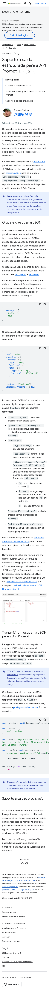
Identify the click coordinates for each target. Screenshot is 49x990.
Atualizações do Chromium (14, 928)
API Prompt (39, 161)
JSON (9, 785)
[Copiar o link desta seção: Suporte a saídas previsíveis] (5, 802)
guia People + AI (15, 206)
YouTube (5, 957)
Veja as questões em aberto (14, 916)
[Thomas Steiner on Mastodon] (22, 115)
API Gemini (34, 274)
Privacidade (26, 977)
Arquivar (6, 937)
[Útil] (15, 53)
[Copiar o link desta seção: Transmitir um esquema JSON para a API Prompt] (31, 636)
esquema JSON (13, 173)
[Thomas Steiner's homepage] (30, 115)
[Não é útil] (19, 53)
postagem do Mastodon (25, 707)
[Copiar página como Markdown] (28, 71)
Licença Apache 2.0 (10, 887)
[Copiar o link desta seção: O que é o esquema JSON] (44, 222)
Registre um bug (9, 912)
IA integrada (11, 48)
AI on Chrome (21, 11)
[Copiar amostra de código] (44, 304)
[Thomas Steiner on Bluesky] (26, 115)
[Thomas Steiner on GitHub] (15, 115)
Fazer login (40, 3)
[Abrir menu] (4, 3)
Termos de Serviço (10, 977)
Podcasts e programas (11, 941)
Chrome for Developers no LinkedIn (17, 961)
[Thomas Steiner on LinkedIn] (19, 115)
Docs (5, 11)
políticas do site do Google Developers (18, 890)
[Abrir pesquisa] (25, 3)
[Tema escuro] (40, 304)
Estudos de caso (9, 932)
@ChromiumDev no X (11, 953)
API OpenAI (20, 274)
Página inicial (7, 45)
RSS (3, 966)
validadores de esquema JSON (22, 581)
